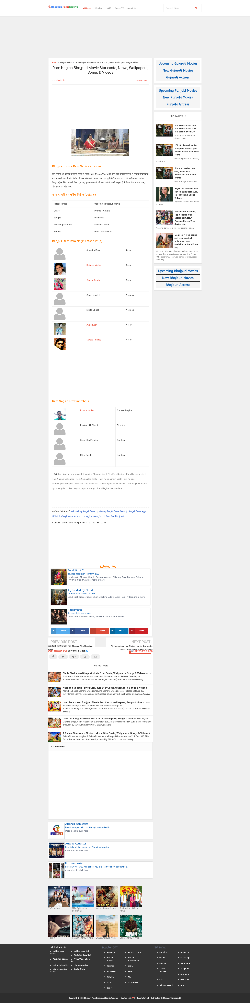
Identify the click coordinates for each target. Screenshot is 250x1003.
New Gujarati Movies (178, 70)
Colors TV (184, 952)
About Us (131, 8)
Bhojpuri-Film (60, 80)
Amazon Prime (134, 952)
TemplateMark (143, 998)
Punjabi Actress (178, 104)
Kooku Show (79, 969)
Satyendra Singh (77, 650)
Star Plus (163, 952)
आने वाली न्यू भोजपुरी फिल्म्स (83, 511)
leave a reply (141, 80)
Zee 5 (109, 988)
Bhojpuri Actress (178, 285)
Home (88, 8)
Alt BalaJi (110, 952)
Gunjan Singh (93, 280)
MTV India (184, 974)
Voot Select (132, 982)
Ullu (129, 977)
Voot (108, 982)
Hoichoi (110, 966)
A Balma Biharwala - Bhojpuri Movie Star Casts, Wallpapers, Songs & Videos (105, 733)
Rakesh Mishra (94, 265)
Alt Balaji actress (60, 959)
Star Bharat (185, 963)
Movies (98, 8)
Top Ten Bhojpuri (115, 516)
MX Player (111, 971)
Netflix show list (81, 951)
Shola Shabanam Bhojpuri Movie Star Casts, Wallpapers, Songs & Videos (104, 673)
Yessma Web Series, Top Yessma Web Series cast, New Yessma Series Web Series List (185, 217)
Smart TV (119, 8)
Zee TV (162, 958)
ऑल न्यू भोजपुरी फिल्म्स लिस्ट (112, 511)
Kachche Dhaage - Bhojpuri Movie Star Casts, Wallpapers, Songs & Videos (105, 687)
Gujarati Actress (178, 77)
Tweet (63, 631)
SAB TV (183, 985)
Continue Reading (135, 680)
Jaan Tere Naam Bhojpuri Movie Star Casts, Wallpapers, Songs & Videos (104, 702)
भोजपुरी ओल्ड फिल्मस (71, 516)
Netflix (130, 971)
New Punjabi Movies (178, 97)
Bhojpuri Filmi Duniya (93, 998)
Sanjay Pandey (94, 339)
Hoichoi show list (60, 965)
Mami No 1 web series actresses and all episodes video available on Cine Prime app (186, 241)
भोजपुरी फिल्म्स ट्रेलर (93, 516)
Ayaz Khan (92, 325)
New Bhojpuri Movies (178, 278)
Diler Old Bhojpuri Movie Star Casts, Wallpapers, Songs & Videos (99, 718)
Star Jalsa (184, 980)
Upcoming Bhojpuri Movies (178, 271)
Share (82, 631)
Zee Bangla (185, 958)
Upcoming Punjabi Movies (178, 90)
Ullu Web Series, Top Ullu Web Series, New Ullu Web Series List (185, 128)
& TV (161, 980)
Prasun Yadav (87, 410)
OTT (109, 8)
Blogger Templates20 (172, 998)
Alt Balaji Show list (82, 955)
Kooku (130, 966)
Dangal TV (184, 969)
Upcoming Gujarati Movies (178, 63)
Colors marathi (166, 985)
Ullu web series (81, 965)
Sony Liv (110, 977)
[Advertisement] (125, 37)
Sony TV (162, 963)
